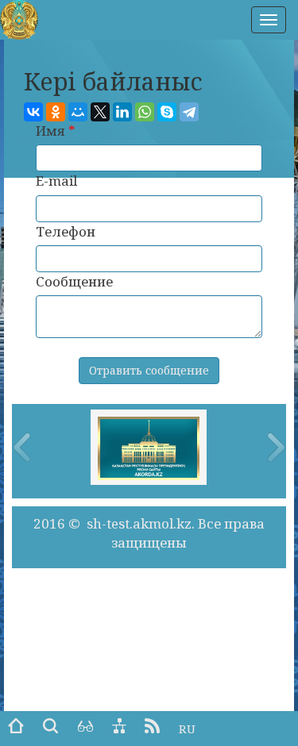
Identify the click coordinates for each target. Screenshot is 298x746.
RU (187, 728)
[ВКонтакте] (33, 111)
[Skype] (166, 111)
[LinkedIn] (122, 111)
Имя (55, 130)
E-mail (56, 180)
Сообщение (74, 281)
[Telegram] (189, 111)
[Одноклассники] (55, 111)
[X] (100, 111)
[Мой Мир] (77, 111)
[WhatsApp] (144, 111)
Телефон (65, 231)
